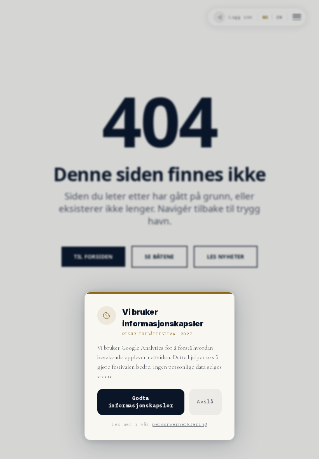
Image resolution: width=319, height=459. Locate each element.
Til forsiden (93, 256)
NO (265, 17)
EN (279, 17)
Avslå (205, 401)
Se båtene (159, 256)
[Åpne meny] (296, 17)
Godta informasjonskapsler (141, 402)
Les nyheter (225, 256)
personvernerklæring (179, 424)
